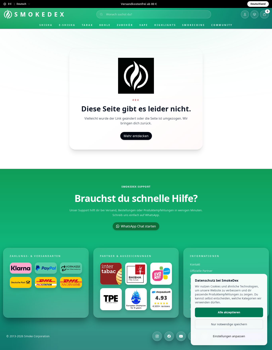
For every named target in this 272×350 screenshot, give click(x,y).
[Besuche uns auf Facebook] (169, 336)
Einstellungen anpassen (229, 336)
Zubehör (125, 25)
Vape (143, 25)
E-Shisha (67, 25)
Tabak (87, 25)
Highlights (165, 25)
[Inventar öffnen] (254, 14)
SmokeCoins (193, 25)
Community (222, 25)
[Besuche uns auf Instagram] (157, 336)
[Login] (245, 14)
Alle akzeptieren (229, 312)
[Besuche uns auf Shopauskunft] (161, 299)
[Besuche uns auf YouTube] (181, 336)
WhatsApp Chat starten (138, 226)
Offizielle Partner (201, 271)
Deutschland (258, 4)
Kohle (105, 25)
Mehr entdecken (136, 136)
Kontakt (195, 264)
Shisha (46, 25)
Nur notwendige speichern (229, 324)
